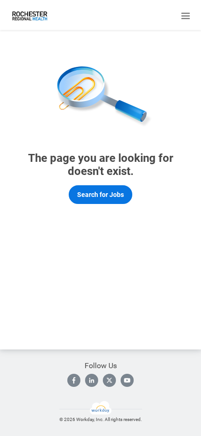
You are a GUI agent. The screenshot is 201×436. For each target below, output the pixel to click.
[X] (109, 380)
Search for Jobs (100, 194)
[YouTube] (127, 380)
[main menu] (185, 16)
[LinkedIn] (91, 380)
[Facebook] (73, 380)
